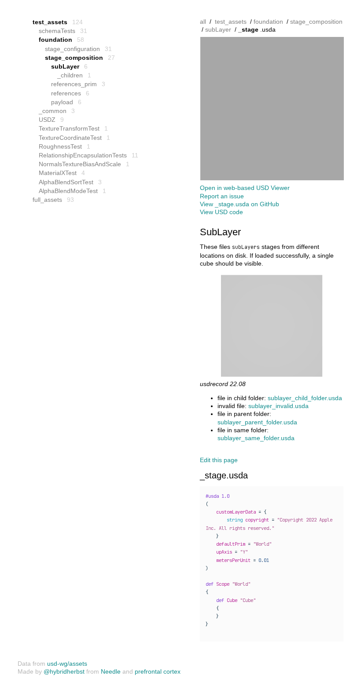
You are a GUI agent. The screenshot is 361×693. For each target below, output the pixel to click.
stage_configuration (72, 48)
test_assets (50, 22)
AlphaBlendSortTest (66, 182)
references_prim (74, 84)
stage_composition (74, 57)
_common (52, 110)
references (66, 93)
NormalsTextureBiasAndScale (80, 164)
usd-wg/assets (67, 663)
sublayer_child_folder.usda (305, 397)
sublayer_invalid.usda (278, 405)
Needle (111, 671)
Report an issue (222, 196)
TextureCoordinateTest (70, 137)
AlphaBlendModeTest (68, 190)
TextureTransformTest (69, 128)
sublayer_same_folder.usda (256, 437)
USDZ (47, 119)
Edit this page (219, 459)
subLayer (65, 66)
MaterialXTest (58, 172)
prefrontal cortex (157, 671)
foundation (55, 39)
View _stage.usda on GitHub (239, 204)
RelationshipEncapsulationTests (83, 155)
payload (62, 102)
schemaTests (57, 30)
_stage (248, 29)
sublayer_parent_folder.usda (257, 422)
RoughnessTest (60, 146)
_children (70, 75)
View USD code (221, 211)
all (203, 21)
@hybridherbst (64, 671)
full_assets (47, 199)
